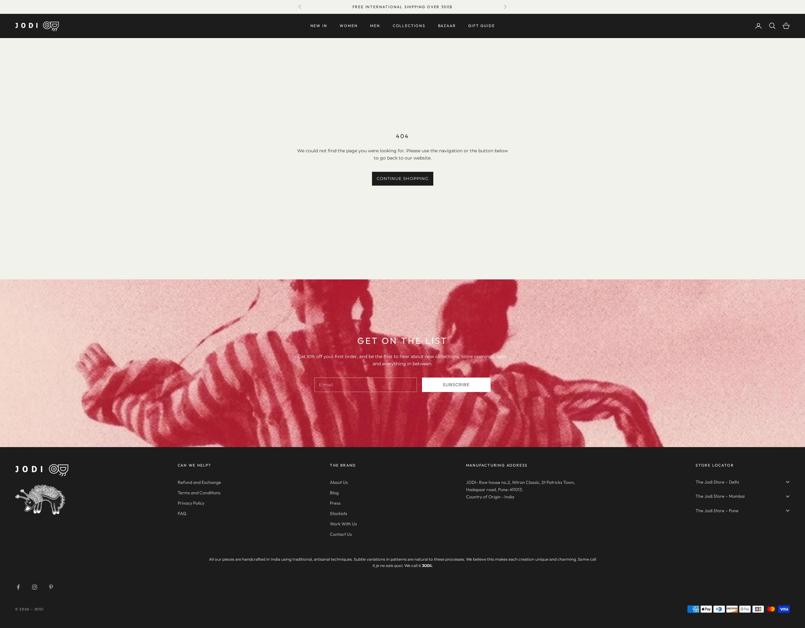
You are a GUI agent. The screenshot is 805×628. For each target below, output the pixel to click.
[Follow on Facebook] (18, 587)
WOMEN (349, 25)
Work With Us (343, 524)
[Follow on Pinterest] (51, 587)
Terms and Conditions (199, 493)
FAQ (182, 513)
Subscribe (456, 384)
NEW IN (318, 25)
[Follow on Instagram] (34, 587)
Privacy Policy (191, 503)
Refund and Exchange (199, 482)
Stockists (338, 513)
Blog (334, 493)
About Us (339, 482)
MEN (375, 25)
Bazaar (447, 25)
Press (335, 503)
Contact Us (341, 534)
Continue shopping (403, 178)
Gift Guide (481, 25)
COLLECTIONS (409, 25)
